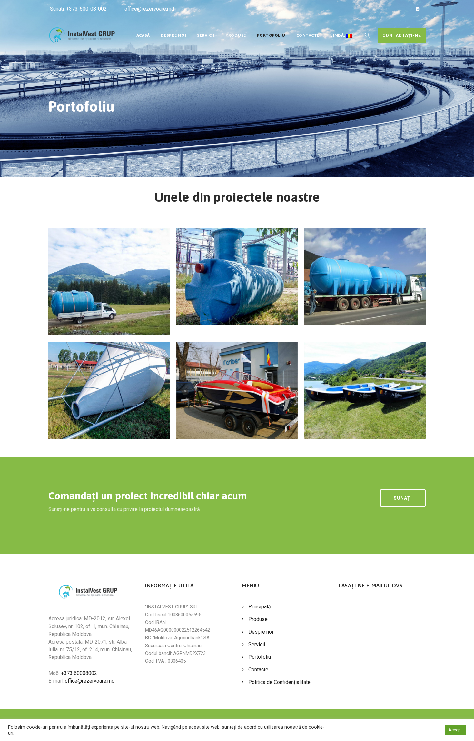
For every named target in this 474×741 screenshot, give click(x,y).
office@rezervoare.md (149, 9)
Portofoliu (271, 35)
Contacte (308, 35)
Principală (259, 607)
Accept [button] (455, 729)
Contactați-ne (401, 35)
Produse (235, 35)
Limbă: (338, 35)
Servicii (205, 35)
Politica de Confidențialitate (279, 682)
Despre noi (173, 35)
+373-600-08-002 (86, 9)
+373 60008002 (79, 673)
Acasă (143, 35)
